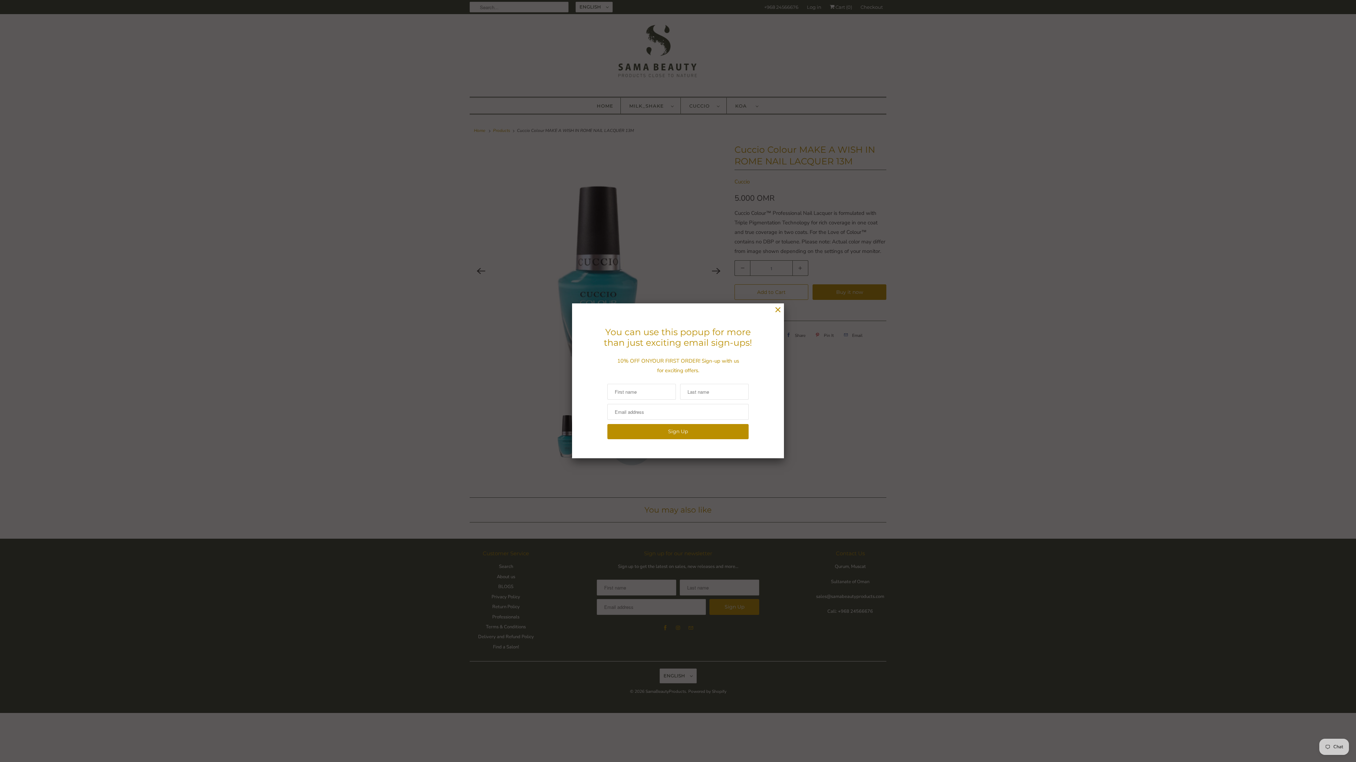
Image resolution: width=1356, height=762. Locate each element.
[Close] (777, 310)
